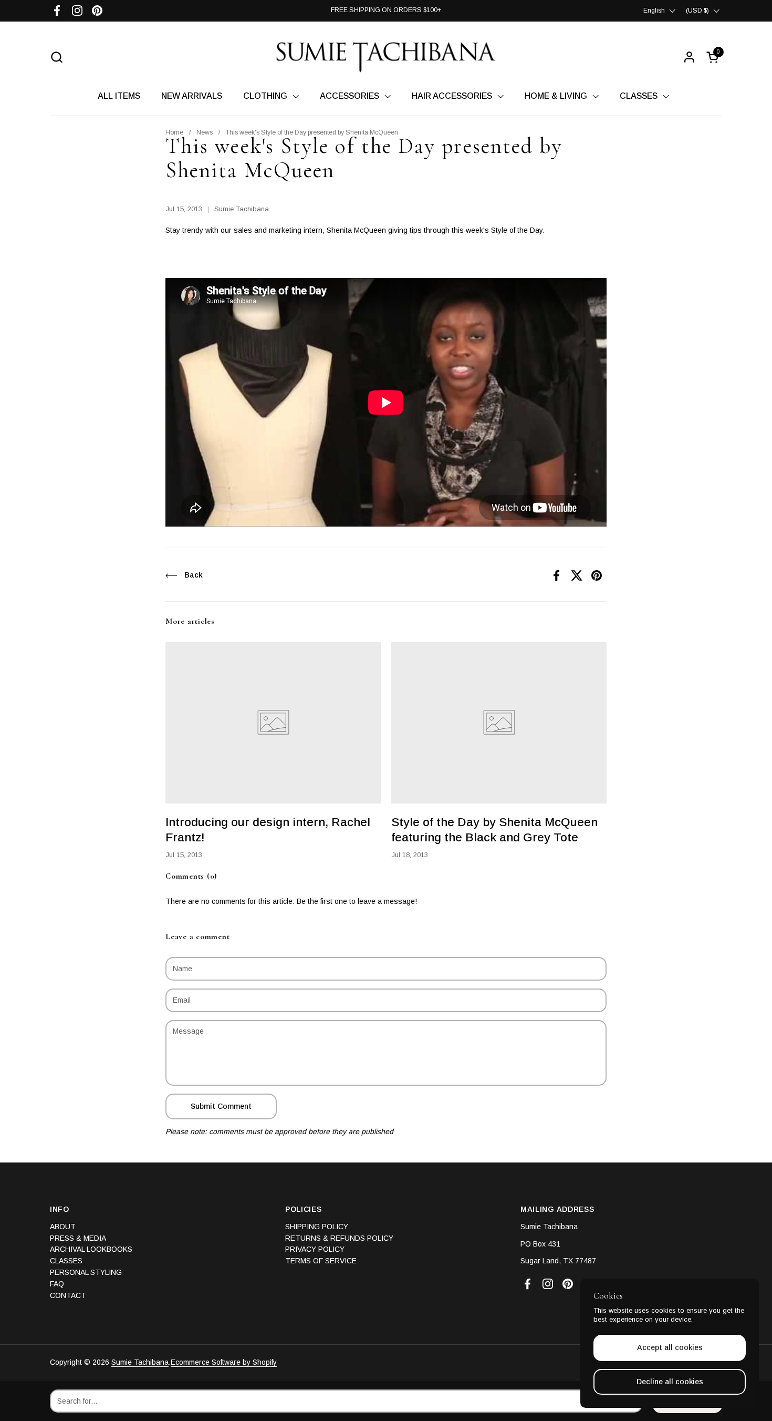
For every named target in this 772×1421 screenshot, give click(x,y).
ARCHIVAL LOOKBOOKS (91, 1249)
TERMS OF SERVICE (321, 1261)
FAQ (57, 1284)
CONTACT (68, 1295)
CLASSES (66, 1261)
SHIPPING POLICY (316, 1226)
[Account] (689, 57)
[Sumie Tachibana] (386, 56)
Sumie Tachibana (140, 1362)
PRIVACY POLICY (315, 1249)
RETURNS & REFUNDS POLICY (339, 1238)
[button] (56, 57)
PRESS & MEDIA (78, 1238)
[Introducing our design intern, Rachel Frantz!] (273, 723)
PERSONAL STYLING (86, 1272)
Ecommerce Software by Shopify (224, 1362)
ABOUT (63, 1226)
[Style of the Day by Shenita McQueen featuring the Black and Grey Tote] (499, 723)
